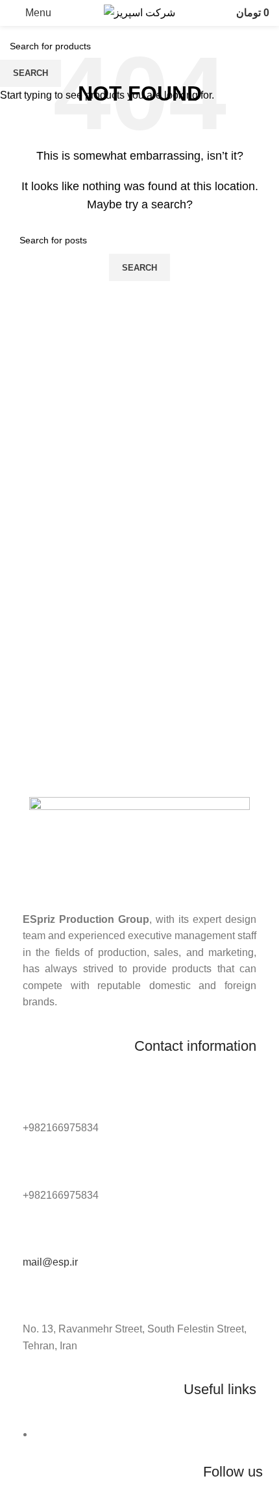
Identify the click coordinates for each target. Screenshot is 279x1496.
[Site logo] (139, 12)
